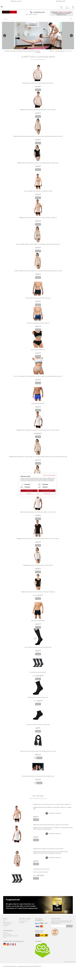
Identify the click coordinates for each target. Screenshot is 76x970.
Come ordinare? (7, 924)
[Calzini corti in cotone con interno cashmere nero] (38, 715)
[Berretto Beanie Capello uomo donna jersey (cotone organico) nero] (38, 766)
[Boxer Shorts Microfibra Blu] (38, 394)
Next (71, 35)
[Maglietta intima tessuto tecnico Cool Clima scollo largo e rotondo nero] (38, 581)
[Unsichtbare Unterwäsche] (38, 35)
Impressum (6, 932)
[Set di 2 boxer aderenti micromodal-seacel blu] (38, 313)
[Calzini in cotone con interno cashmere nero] (38, 687)
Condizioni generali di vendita (10, 935)
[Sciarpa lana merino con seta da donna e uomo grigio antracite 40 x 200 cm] (38, 741)
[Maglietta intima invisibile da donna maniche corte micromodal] (17, 858)
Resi (4, 921)
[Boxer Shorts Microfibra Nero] (38, 610)
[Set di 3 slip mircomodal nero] (38, 339)
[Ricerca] (71, 19)
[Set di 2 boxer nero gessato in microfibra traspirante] (38, 288)
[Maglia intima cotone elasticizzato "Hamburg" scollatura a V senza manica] (38, 501)
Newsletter (21, 922)
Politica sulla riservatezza (49, 475)
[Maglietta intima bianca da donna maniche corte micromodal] (38, 555)
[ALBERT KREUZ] (9, 12)
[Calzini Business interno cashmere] (38, 662)
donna (66, 51)
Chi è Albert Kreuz (23, 921)
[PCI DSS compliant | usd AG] (55, 932)
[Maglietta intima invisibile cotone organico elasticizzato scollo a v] (38, 73)
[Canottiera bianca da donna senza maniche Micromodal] (38, 473)
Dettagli (38, 89)
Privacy (5, 937)
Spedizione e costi (7, 922)
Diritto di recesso (7, 934)
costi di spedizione (70, 961)
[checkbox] (22, 484)
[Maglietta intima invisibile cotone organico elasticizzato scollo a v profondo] (38, 99)
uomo (70, 51)
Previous (4, 35)
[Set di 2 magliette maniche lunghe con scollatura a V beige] (38, 181)
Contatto (5, 925)
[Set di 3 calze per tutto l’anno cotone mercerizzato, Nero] (38, 637)
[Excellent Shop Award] (38, 904)
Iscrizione (69, 926)
